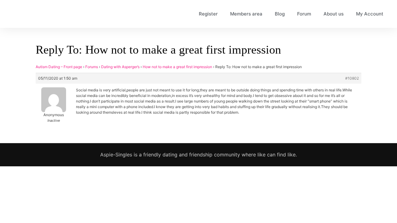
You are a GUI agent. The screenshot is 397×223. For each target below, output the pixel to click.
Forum (304, 14)
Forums (91, 66)
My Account (369, 14)
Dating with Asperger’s (120, 66)
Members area (246, 14)
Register (208, 14)
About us (333, 14)
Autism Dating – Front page (59, 66)
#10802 (352, 78)
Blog (280, 14)
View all (318, 200)
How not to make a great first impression (177, 66)
